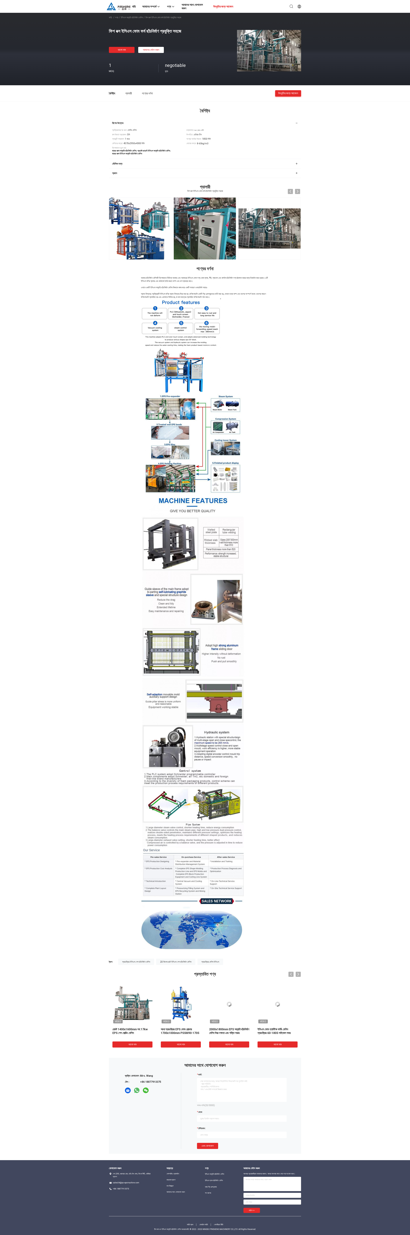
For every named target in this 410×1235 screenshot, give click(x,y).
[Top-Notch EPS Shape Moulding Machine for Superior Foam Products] (205, 228)
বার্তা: (200, 1074)
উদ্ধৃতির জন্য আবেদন (288, 93)
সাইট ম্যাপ (190, 1224)
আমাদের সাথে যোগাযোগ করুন (176, 1192)
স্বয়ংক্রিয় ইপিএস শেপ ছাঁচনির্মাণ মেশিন (136, 962)
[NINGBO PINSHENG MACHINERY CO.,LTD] (118, 6)
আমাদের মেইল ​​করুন (151, 49)
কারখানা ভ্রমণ (171, 1180)
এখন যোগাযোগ (207, 1145)
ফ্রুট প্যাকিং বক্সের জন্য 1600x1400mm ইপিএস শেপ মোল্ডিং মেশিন (227, 1033)
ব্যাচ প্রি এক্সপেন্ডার (211, 1187)
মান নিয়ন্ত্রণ (170, 1186)
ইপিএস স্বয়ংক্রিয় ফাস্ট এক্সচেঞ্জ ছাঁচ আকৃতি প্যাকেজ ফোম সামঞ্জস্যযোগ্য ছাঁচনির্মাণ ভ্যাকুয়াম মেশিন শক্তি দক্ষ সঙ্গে (132, 1033)
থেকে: (200, 1112)
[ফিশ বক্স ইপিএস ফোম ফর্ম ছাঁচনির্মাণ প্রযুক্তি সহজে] (269, 50)
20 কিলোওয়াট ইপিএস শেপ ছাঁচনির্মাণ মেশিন (175, 962)
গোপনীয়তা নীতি (218, 1224)
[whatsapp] (137, 1090)
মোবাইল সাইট (203, 1224)
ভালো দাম (122, 49)
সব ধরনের (208, 1193)
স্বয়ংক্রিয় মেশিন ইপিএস (210, 962)
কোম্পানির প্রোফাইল (173, 1174)
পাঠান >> (252, 1210)
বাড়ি (110, 17)
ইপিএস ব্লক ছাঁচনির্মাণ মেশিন (214, 1180)
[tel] (155, 1090)
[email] (128, 1090)
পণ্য (116, 17)
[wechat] (146, 1090)
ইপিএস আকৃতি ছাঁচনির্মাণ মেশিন (132, 17)
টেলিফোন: (201, 1128)
